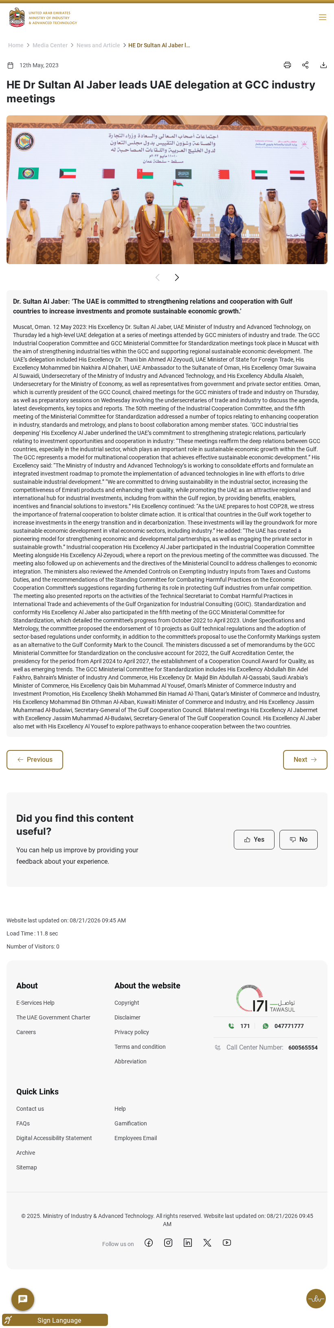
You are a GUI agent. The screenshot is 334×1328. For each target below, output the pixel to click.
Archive (25, 1152)
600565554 (303, 1047)
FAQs (23, 1123)
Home (16, 45)
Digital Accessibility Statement (54, 1138)
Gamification (130, 1123)
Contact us (30, 1108)
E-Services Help (35, 1002)
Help (120, 1108)
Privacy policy (131, 1032)
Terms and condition (140, 1046)
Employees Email (135, 1138)
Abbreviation (130, 1061)
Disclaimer (127, 1017)
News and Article (98, 45)
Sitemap (26, 1167)
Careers (26, 1032)
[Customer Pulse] (316, 1298)
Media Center (50, 45)
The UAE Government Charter (53, 1017)
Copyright (126, 1002)
